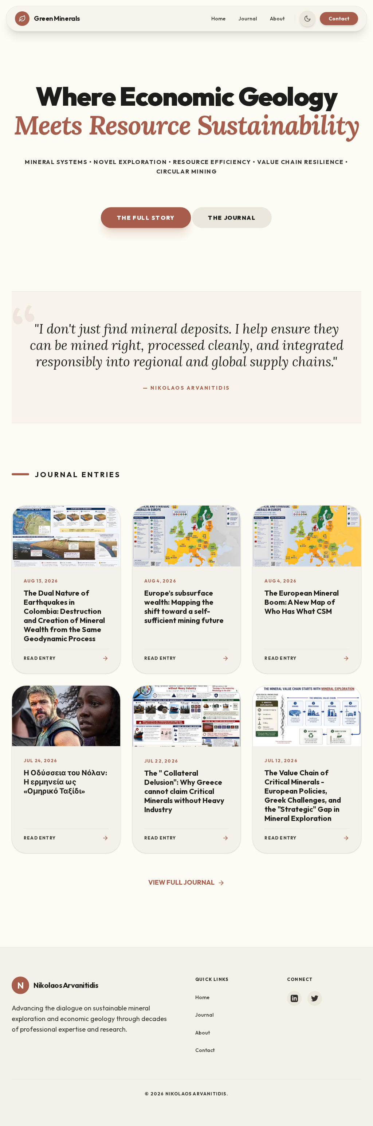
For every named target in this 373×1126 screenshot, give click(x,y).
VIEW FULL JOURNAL (181, 882)
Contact (339, 18)
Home (218, 18)
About (277, 18)
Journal (248, 18)
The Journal (232, 217)
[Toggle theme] (307, 19)
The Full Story (146, 217)
